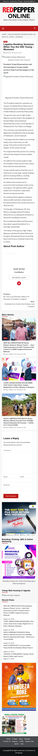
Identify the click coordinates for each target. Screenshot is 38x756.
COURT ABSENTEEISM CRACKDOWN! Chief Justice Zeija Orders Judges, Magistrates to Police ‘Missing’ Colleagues (18, 385)
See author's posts (19, 277)
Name (5, 477)
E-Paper (20, 1)
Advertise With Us (29, 1)
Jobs (22, 744)
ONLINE (19, 16)
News (5, 41)
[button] (4, 28)
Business (27, 739)
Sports (16, 744)
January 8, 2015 (17, 52)
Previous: (16, 296)
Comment (7, 450)
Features (15, 741)
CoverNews (29, 750)
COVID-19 (6, 741)
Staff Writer (8, 52)
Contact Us (13, 1)
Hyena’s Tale (29, 741)
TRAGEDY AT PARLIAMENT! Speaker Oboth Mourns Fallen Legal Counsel (18, 655)
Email (22, 477)
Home (8, 739)
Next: (20, 304)
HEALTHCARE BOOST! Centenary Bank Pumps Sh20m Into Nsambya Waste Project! (18, 646)
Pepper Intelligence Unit (10, 354)
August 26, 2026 (22, 354)
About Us (6, 1)
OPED (21, 741)
